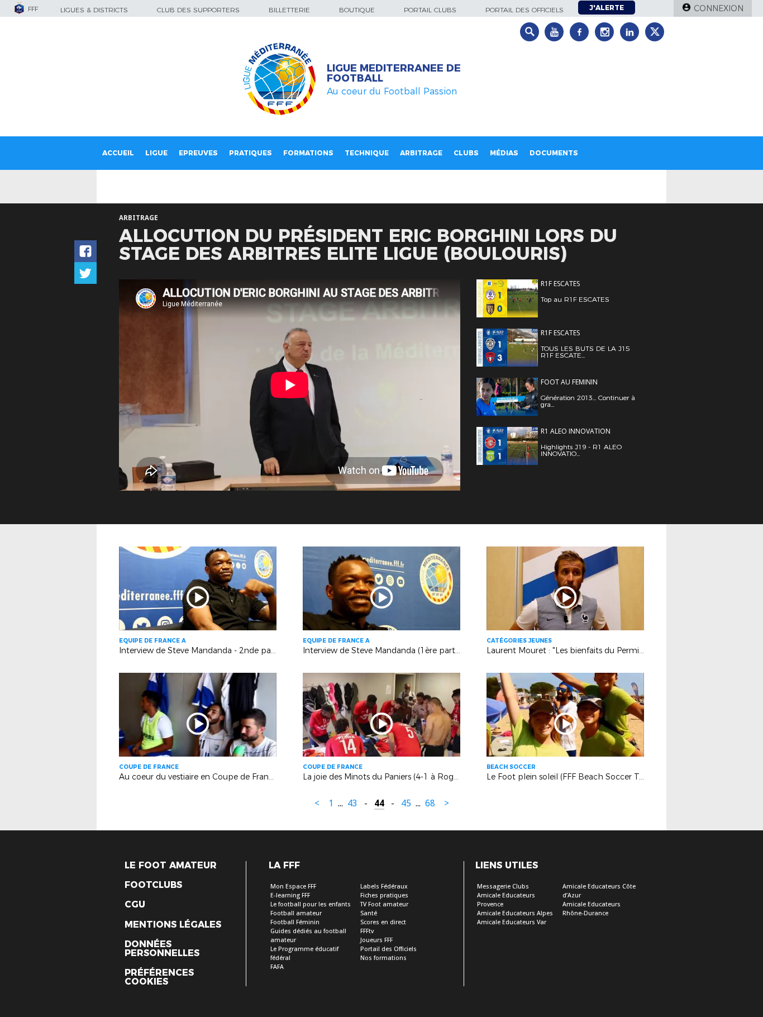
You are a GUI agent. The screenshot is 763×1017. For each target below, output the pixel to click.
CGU (135, 904)
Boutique (357, 10)
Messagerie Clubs (503, 886)
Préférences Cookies (159, 977)
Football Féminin (294, 922)
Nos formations (383, 958)
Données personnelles (162, 949)
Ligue (156, 153)
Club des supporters (198, 10)
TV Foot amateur (384, 904)
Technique (367, 153)
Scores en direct (383, 922)
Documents (554, 153)
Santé (368, 913)
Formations (308, 153)
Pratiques (250, 153)
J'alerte (606, 7)
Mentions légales (173, 924)
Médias (504, 153)
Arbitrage (421, 153)
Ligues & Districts (94, 10)
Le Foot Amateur (171, 865)
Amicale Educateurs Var (511, 922)
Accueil (118, 153)
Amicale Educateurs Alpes (515, 913)
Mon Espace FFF (293, 886)
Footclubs (153, 885)
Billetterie (289, 10)
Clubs (466, 153)
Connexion (718, 8)
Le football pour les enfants (310, 904)
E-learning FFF (290, 895)
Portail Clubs (430, 10)
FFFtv (367, 931)
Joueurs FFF (376, 940)
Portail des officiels (524, 10)
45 (406, 803)
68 (430, 803)
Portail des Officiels (388, 949)
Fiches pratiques (384, 895)
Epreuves (198, 153)
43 (352, 803)
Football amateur (296, 913)
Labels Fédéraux (384, 886)
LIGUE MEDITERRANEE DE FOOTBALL (394, 73)
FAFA (277, 967)
